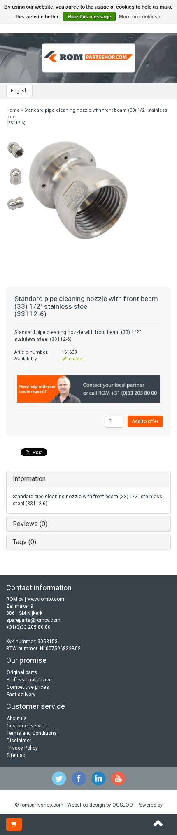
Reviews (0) (30, 524)
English (19, 91)
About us (17, 718)
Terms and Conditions (32, 733)
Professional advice (29, 680)
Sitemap (16, 755)
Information (29, 479)
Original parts (22, 672)
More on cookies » (140, 17)
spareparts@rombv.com (33, 620)
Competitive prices (28, 687)
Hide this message (89, 17)
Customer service (27, 726)
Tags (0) (24, 542)
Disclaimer (19, 740)
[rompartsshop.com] (88, 58)
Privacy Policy (22, 748)
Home (13, 110)
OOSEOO (122, 805)
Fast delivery (21, 694)
